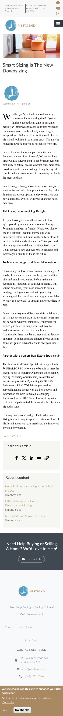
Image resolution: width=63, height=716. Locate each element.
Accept (7, 710)
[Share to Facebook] (16, 458)
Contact (9, 627)
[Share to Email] (39, 458)
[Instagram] (57, 14)
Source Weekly (12, 436)
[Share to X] (24, 458)
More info (8, 702)
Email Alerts (31, 640)
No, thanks (22, 710)
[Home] (20, 25)
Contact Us (34, 559)
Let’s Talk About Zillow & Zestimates (26, 516)
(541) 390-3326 (34, 676)
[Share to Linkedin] (32, 458)
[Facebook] (58, 3)
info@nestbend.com (34, 669)
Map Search (27, 627)
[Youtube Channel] (58, 8)
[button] (47, 458)
